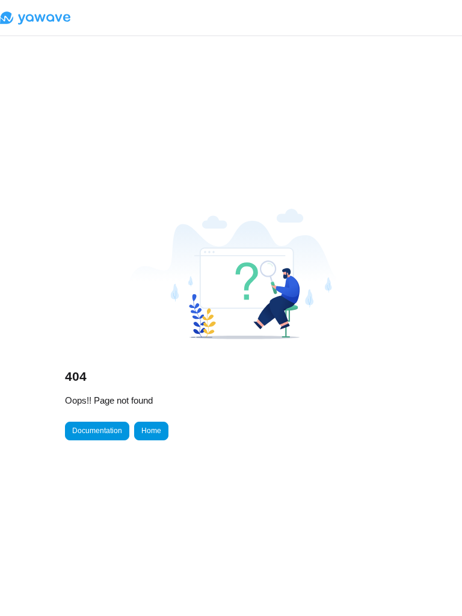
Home (151, 431)
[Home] (35, 18)
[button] (435, 586)
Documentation (97, 431)
